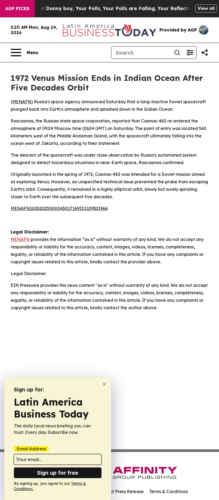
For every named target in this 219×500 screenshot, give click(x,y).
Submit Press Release (122, 491)
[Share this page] (204, 52)
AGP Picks (17, 8)
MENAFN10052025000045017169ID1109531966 (59, 208)
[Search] (177, 52)
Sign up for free (57, 472)
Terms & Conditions (168, 491)
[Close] (104, 384)
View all (206, 8)
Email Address (31, 448)
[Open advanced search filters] (189, 52)
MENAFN (21, 101)
